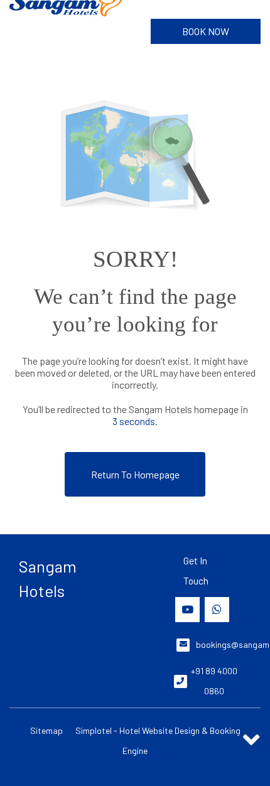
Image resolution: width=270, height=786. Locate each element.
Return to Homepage (135, 474)
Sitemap (46, 730)
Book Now (205, 31)
